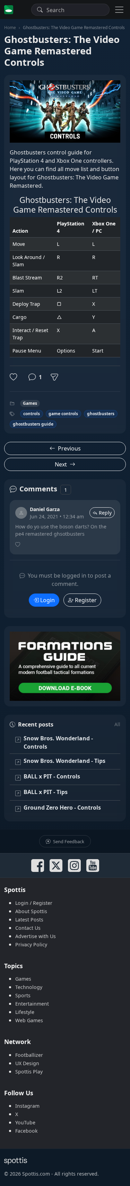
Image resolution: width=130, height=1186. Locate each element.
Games (30, 403)
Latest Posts (29, 919)
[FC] (65, 666)
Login (47, 600)
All (117, 724)
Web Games (29, 1020)
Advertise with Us (35, 936)
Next (61, 464)
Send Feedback (68, 841)
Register (86, 600)
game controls (63, 414)
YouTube (25, 1122)
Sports (23, 995)
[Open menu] (119, 9)
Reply (105, 512)
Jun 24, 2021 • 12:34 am (57, 516)
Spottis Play (29, 1071)
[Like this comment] (18, 544)
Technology (28, 987)
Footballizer (29, 1055)
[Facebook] (37, 865)
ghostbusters (100, 414)
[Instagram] (74, 865)
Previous (69, 448)
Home (10, 27)
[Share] (54, 377)
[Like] (15, 377)
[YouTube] (92, 865)
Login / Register (33, 903)
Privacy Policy (31, 944)
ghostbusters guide (33, 424)
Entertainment (32, 1003)
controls (31, 414)
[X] (56, 865)
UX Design (27, 1063)
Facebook (26, 1130)
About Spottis (31, 911)
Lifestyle (24, 1012)
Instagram (27, 1106)
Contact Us (28, 928)
